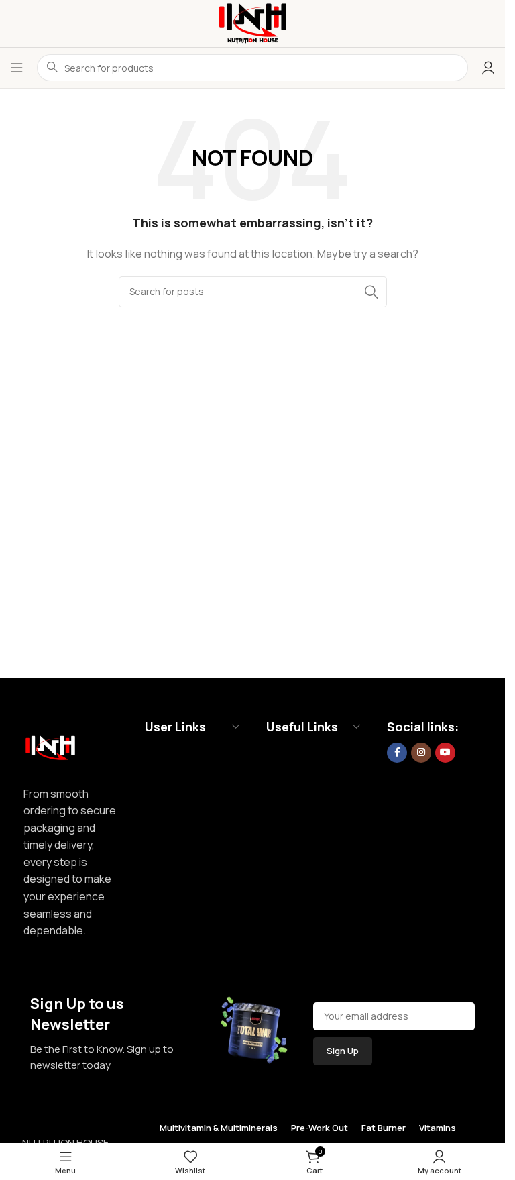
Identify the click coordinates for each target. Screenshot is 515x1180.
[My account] (488, 67)
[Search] (371, 291)
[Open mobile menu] (16, 67)
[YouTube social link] (445, 753)
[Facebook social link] (397, 753)
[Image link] (50, 744)
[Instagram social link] (421, 753)
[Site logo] (252, 22)
